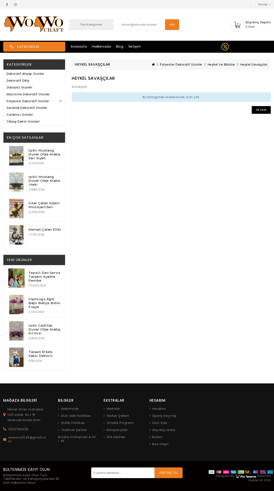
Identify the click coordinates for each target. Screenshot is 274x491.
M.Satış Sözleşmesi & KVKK (77, 439)
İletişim (134, 46)
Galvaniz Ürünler (19, 87)
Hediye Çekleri (118, 416)
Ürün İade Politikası (76, 416)
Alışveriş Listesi (163, 430)
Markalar (113, 409)
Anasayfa (79, 46)
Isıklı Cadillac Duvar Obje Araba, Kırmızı (44, 329)
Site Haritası (116, 437)
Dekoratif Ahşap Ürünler (25, 74)
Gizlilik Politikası (73, 423)
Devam (261, 110)
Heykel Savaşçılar (254, 64)
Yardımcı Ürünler (20, 115)
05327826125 (18, 429)
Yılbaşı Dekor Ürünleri (23, 121)
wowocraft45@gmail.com (27, 439)
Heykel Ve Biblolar (221, 64)
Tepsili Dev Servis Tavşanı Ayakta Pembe (44, 276)
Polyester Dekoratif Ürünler (28, 101)
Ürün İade (159, 423)
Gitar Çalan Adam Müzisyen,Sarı (44, 205)
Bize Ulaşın (160, 444)
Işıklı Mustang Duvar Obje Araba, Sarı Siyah (44, 154)
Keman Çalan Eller (44, 229)
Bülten (157, 437)
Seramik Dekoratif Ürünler (27, 108)
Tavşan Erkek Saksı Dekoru (40, 354)
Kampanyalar (117, 430)
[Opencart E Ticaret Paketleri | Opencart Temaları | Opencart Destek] (245, 476)
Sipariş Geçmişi (164, 416)
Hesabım (159, 409)
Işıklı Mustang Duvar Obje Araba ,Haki (44, 180)
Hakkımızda (101, 46)
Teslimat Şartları (74, 430)
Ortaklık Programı (120, 423)
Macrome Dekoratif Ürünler (28, 94)
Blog (119, 46)
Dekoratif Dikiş (18, 80)
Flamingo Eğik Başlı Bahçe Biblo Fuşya (44, 303)
